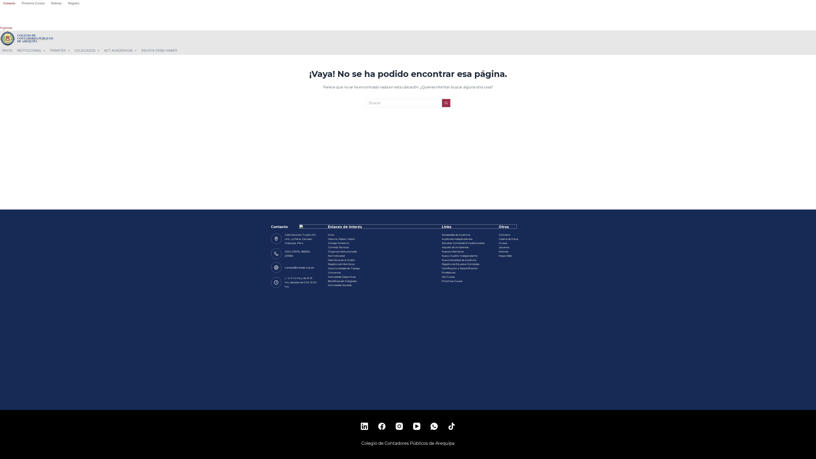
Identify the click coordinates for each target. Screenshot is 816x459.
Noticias (56, 3)
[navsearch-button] (5, 16)
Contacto (9, 3)
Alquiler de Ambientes (455, 247)
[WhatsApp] (434, 426)
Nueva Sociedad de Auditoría (459, 260)
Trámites (58, 50)
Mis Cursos (448, 276)
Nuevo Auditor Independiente (459, 255)
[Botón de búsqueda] (446, 103)
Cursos (503, 243)
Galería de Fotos (508, 239)
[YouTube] (416, 426)
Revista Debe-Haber (159, 50)
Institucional (29, 50)
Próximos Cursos (33, 3)
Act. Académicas (118, 50)
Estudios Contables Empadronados (463, 243)
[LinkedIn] (364, 426)
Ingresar (6, 28)
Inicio (7, 50)
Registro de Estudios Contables (460, 264)
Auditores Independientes (457, 239)
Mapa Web (505, 255)
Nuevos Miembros (453, 251)
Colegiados (85, 50)
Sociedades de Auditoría (456, 234)
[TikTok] (451, 426)
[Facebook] (381, 426)
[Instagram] (399, 426)
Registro (73, 3)
